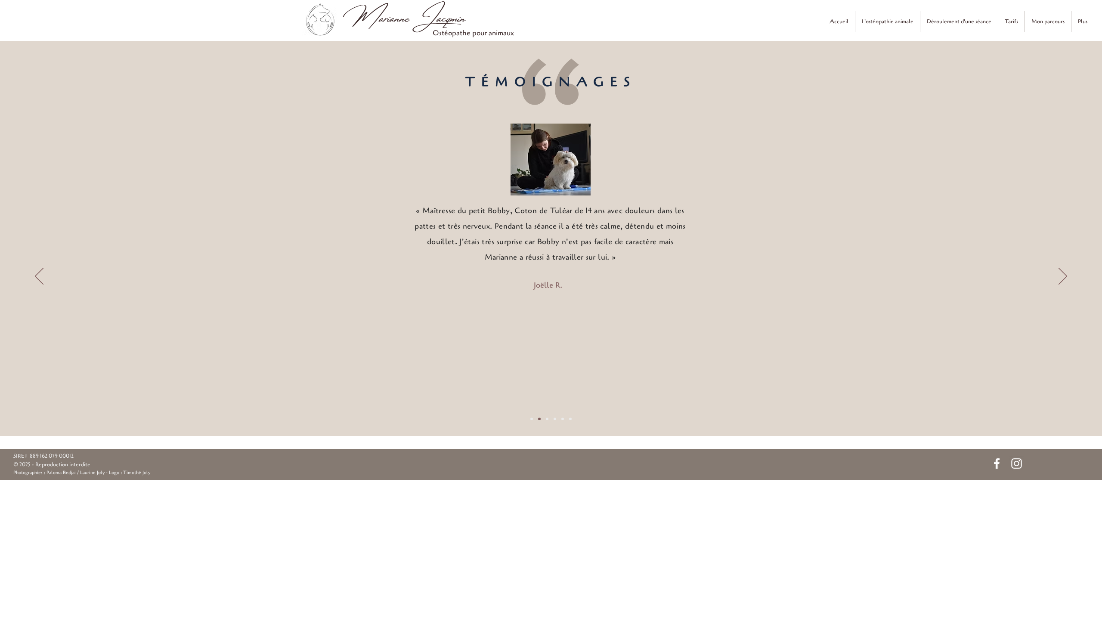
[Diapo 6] (570, 419)
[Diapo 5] (562, 419)
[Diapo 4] (555, 419)
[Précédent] (39, 277)
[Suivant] (1063, 277)
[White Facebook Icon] (997, 463)
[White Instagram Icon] (1016, 463)
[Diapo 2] (539, 419)
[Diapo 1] (531, 419)
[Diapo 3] (547, 419)
